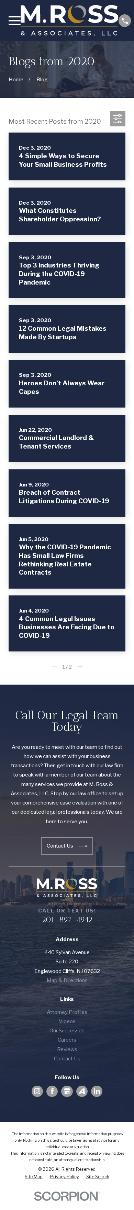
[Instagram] (37, 1091)
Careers (67, 1039)
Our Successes (67, 1030)
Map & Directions (67, 980)
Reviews (67, 1049)
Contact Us (67, 1058)
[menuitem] (34, 1177)
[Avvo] (82, 1091)
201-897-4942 (67, 919)
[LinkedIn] (97, 1091)
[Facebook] (52, 1091)
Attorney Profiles (67, 1012)
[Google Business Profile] (67, 1091)
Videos (67, 1021)
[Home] (70, 20)
